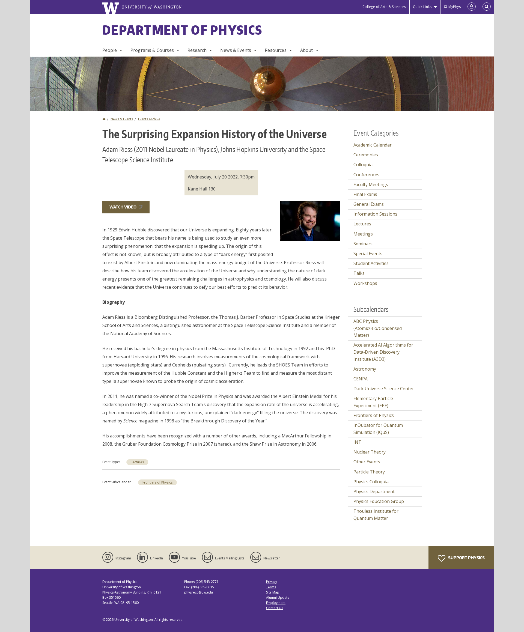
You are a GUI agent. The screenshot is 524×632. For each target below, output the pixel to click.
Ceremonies (365, 155)
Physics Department (374, 491)
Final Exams (365, 194)
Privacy (271, 581)
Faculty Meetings (370, 184)
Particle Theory (369, 472)
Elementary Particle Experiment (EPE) (373, 402)
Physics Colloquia (371, 482)
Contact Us (274, 608)
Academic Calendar (372, 145)
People (109, 50)
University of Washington (133, 619)
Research (197, 50)
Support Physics (466, 557)
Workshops (365, 283)
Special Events (367, 254)
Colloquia (363, 165)
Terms (271, 587)
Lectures (137, 462)
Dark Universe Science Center (383, 389)
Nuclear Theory (369, 452)
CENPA (360, 379)
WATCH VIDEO (122, 207)
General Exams (368, 204)
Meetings (363, 234)
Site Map (272, 592)
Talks (359, 273)
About (306, 50)
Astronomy (364, 369)
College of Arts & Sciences (384, 6)
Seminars (363, 244)
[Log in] (471, 7)
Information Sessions (375, 214)
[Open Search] (486, 7)
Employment (275, 602)
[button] (310, 220)
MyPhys (454, 6)
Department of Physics (182, 29)
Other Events (366, 462)
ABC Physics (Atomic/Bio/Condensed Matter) (377, 328)
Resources (275, 50)
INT (357, 442)
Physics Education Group (378, 501)
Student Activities (371, 263)
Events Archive (149, 119)
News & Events (235, 50)
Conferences (366, 175)
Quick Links (422, 6)
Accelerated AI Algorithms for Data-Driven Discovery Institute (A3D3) (383, 352)
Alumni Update (277, 597)
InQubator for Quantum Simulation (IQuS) (378, 428)
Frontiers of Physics (157, 482)
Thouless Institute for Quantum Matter (375, 514)
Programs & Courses (152, 50)
